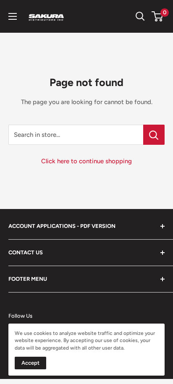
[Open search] (140, 16)
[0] (157, 16)
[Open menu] (12, 16)
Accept (30, 363)
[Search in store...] (154, 135)
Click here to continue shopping (86, 161)
